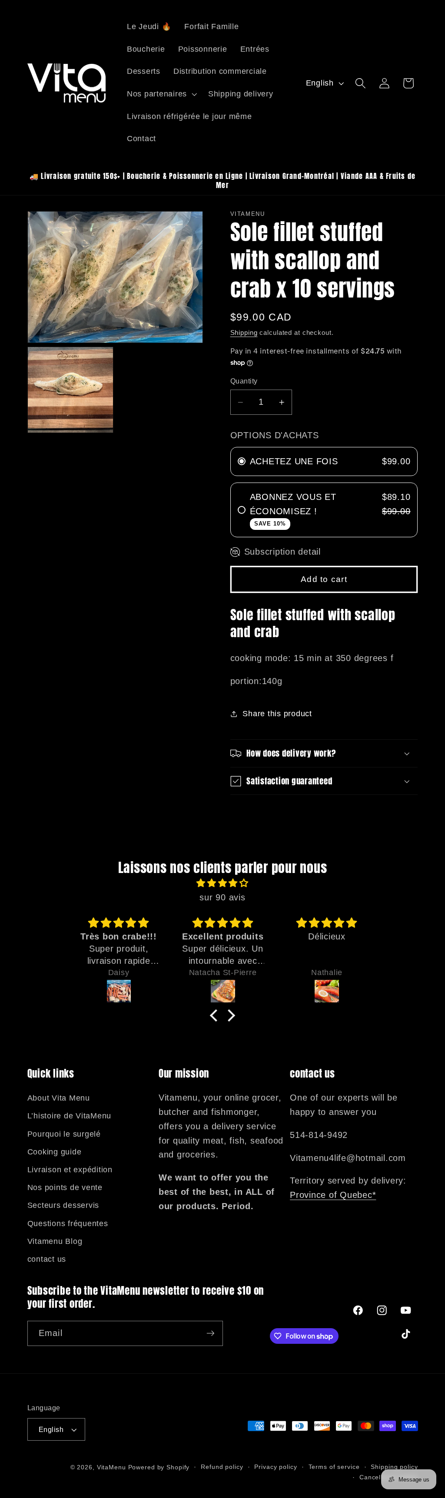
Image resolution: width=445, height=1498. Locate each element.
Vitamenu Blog (55, 1241)
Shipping (244, 332)
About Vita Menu (58, 1098)
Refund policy (222, 1467)
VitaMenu (111, 1467)
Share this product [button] (277, 713)
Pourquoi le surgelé (64, 1134)
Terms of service (334, 1467)
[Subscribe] (210, 1333)
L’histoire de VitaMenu (69, 1115)
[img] (222, 883)
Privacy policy (275, 1467)
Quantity (244, 381)
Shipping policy (394, 1467)
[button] (161, 94)
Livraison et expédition (70, 1169)
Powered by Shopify (159, 1467)
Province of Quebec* (333, 1195)
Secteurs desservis (63, 1205)
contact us (46, 1259)
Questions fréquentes (67, 1223)
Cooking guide (54, 1151)
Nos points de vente (65, 1187)
